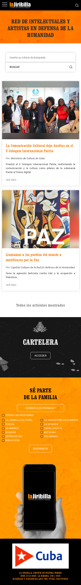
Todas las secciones (19, 415)
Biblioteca (12, 440)
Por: (8, 158)
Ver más (11, 179)
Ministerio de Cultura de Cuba (28, 158)
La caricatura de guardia (61, 420)
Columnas (50, 436)
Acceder (40, 355)
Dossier (10, 432)
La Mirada (12, 428)
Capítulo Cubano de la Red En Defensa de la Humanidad (43, 267)
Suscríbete (40, 448)
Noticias (50, 432)
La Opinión (51, 424)
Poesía (9, 424)
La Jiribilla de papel (19, 420)
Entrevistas (13, 436)
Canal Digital (53, 428)
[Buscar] (77, 5)
